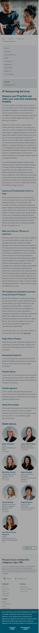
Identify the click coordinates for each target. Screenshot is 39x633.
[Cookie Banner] (19, 621)
